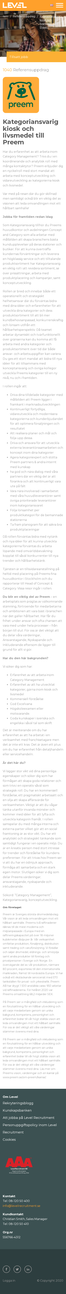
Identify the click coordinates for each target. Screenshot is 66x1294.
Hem (5, 16)
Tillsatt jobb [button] (18, 57)
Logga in (9, 1280)
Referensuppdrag (24, 16)
